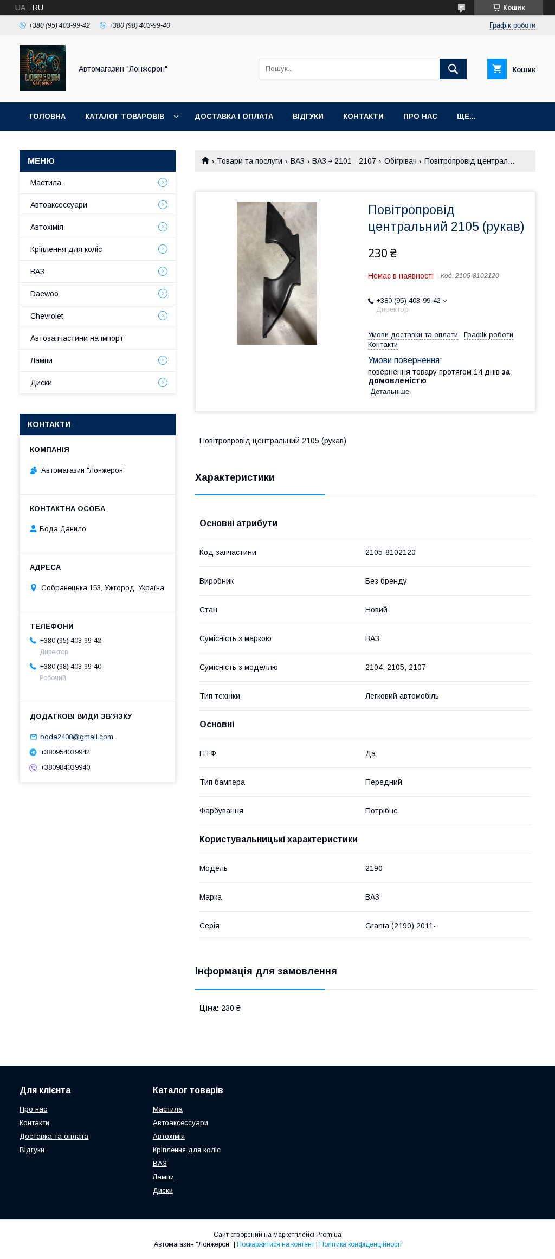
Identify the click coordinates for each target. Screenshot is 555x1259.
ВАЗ (298, 161)
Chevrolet (46, 316)
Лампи (41, 360)
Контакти (363, 116)
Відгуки (308, 116)
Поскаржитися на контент (275, 1244)
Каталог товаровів (124, 116)
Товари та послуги (249, 161)
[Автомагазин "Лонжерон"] (43, 88)
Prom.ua (328, 1234)
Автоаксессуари (58, 205)
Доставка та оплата (54, 1136)
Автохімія (46, 227)
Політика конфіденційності (360, 1244)
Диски (41, 382)
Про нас (420, 116)
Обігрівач (400, 161)
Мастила (45, 182)
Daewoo (44, 293)
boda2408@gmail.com (76, 737)
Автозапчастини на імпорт (77, 338)
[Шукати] (453, 69)
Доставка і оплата (234, 116)
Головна (47, 116)
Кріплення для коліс (66, 249)
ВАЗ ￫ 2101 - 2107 (344, 161)
